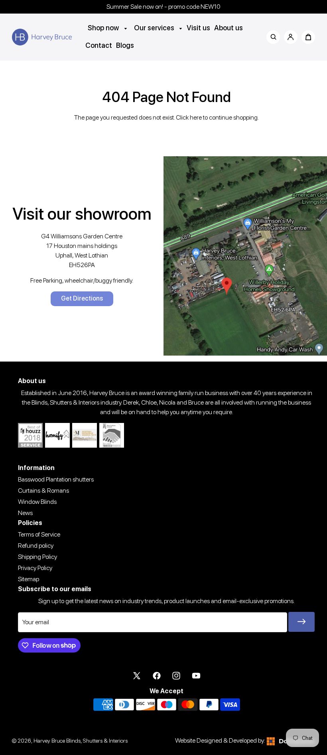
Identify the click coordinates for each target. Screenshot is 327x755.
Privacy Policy (35, 568)
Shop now (104, 28)
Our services (155, 28)
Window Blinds (37, 501)
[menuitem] (108, 27)
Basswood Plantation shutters (56, 479)
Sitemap (28, 579)
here (196, 117)
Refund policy (35, 545)
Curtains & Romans (43, 490)
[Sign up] (301, 622)
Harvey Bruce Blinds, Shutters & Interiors (80, 740)
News (25, 513)
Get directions (82, 298)
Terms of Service (39, 534)
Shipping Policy (37, 556)
